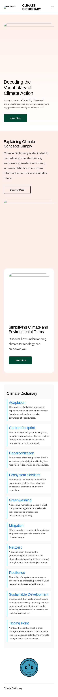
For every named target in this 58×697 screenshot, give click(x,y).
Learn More (15, 118)
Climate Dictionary (31, 7)
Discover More (17, 189)
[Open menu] (52, 7)
